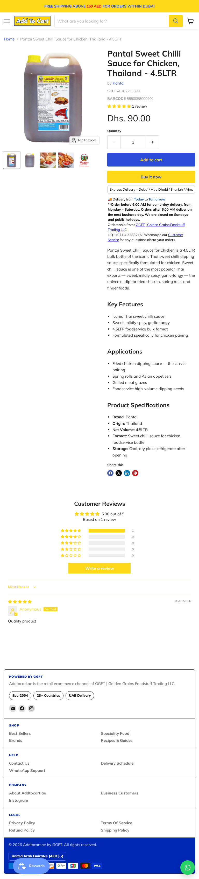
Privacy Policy (22, 822)
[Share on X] (119, 473)
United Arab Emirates (37, 856)
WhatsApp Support (27, 770)
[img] (20, 601)
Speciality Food (115, 733)
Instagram (18, 800)
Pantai (119, 83)
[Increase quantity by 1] (152, 142)
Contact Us (19, 763)
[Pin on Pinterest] (135, 473)
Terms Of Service (116, 822)
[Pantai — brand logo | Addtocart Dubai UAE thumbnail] (84, 160)
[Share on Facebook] (110, 473)
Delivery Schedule (117, 763)
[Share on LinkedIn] (127, 473)
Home (9, 39)
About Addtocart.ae (27, 793)
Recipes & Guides (117, 740)
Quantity (114, 131)
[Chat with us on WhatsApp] (187, 867)
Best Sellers (20, 733)
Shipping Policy (115, 830)
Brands (15, 740)
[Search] (176, 21)
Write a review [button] (99, 568)
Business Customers (119, 793)
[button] (119, 106)
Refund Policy (22, 830)
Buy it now (151, 176)
